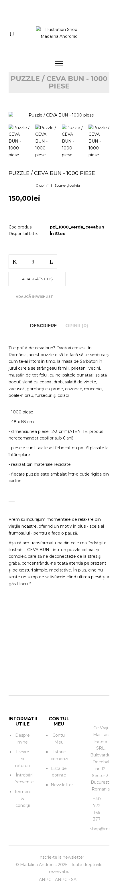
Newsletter (62, 784)
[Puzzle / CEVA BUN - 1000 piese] (59, 115)
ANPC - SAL (67, 879)
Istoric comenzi (59, 755)
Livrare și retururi (22, 758)
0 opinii (42, 185)
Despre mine (22, 739)
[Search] (11, 34)
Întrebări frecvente (24, 778)
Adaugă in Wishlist (34, 296)
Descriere (43, 325)
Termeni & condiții (22, 798)
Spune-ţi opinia (67, 185)
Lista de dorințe (59, 772)
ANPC (45, 879)
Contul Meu (59, 739)
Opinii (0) (76, 325)
